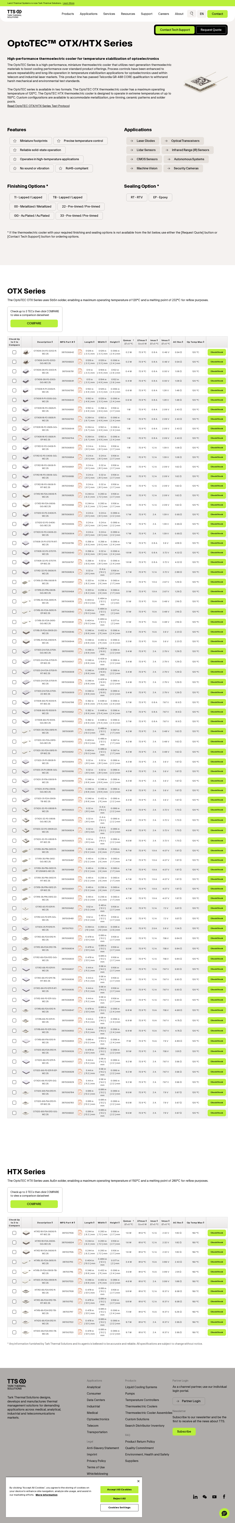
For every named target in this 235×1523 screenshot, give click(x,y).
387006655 (68, 476)
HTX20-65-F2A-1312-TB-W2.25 (45, 1332)
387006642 (68, 352)
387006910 (68, 651)
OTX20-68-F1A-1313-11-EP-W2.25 (45, 1102)
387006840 (68, 612)
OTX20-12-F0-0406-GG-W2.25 (45, 524)
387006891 (68, 1020)
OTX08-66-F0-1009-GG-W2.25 (45, 721)
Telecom (92, 1425)
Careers (163, 13)
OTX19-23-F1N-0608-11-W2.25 (45, 582)
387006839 (68, 601)
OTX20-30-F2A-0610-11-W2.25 (45, 731)
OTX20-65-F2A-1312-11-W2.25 (45, 1051)
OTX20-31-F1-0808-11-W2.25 (45, 761)
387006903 (68, 514)
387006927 (68, 1061)
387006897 (68, 582)
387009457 (68, 860)
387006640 (68, 553)
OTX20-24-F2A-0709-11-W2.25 (45, 682)
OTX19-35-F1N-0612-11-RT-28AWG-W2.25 (45, 869)
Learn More (68, 3)
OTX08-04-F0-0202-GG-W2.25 (45, 361)
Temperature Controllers (142, 1400)
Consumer (94, 1393)
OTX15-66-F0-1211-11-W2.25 (45, 1020)
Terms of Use (96, 1467)
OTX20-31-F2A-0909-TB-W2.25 (45, 800)
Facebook (224, 1496)
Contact (217, 14)
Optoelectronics (98, 1419)
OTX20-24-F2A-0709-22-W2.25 (45, 692)
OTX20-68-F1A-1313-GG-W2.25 (45, 1113)
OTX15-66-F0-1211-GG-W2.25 (45, 1030)
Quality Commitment (139, 1448)
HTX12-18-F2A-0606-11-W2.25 (45, 1252)
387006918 (68, 781)
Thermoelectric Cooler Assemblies (148, 1412)
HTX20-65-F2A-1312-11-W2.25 (45, 1322)
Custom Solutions (137, 1419)
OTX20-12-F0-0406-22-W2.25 (45, 533)
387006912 (68, 752)
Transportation (97, 1432)
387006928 (68, 1072)
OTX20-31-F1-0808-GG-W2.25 (45, 771)
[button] (191, 14)
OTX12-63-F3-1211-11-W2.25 (45, 908)
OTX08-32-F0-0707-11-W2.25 (45, 552)
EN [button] (202, 14)
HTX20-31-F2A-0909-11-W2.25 (45, 1281)
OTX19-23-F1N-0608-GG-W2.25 (45, 591)
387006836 (68, 979)
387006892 (68, 1031)
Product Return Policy (140, 1441)
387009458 (68, 870)
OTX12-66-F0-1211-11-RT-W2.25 (45, 989)
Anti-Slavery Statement (103, 1448)
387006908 (68, 672)
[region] (74, 1497)
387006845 (68, 632)
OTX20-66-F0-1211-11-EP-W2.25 (45, 1071)
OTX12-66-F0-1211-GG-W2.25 (45, 999)
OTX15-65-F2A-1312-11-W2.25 (45, 1010)
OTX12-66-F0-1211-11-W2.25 (45, 969)
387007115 (68, 1272)
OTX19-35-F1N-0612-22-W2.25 (45, 898)
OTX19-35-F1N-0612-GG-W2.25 (45, 860)
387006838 (68, 1000)
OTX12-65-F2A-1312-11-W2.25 (45, 938)
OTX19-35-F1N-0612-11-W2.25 (45, 850)
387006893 (68, 1041)
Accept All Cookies (119, 1490)
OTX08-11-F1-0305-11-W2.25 (45, 390)
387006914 (68, 762)
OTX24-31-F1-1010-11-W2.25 (45, 928)
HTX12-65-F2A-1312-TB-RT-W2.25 (45, 1301)
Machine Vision (147, 168)
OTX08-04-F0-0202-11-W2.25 (45, 352)
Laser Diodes (146, 141)
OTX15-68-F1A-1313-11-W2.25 (45, 1041)
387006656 (68, 505)
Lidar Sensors (146, 150)
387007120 (67, 1281)
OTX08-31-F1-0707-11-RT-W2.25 (45, 543)
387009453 (68, 486)
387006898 (68, 850)
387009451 (68, 918)
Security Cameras (186, 168)
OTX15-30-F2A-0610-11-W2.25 (45, 601)
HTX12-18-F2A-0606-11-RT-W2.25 (45, 1232)
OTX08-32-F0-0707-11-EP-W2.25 (45, 562)
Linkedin (195, 1496)
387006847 (68, 1010)
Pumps (130, 1393)
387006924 (68, 830)
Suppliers (131, 1461)
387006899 (68, 879)
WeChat (205, 1496)
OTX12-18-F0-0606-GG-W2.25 (45, 476)
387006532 (68, 1113)
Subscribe (184, 1431)
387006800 (68, 448)
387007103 (67, 928)
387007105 (67, 1252)
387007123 (67, 1332)
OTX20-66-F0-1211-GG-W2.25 (45, 1082)
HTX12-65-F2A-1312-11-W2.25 (45, 1291)
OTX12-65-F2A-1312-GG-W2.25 (45, 958)
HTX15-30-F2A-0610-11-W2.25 (45, 1261)
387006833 (68, 959)
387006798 (68, 702)
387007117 (68, 1312)
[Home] (14, 14)
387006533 (68, 362)
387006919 (68, 790)
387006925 (68, 820)
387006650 (68, 409)
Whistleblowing (97, 1473)
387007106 (68, 1233)
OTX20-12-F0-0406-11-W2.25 (45, 514)
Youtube (214, 1496)
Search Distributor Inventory (144, 1425)
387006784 (68, 1092)
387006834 (68, 948)
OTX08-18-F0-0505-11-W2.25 (45, 409)
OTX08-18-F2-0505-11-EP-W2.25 (45, 438)
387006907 (68, 661)
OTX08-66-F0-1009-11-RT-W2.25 (45, 702)
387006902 (68, 898)
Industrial (93, 1406)
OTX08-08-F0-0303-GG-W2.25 (45, 380)
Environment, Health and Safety (147, 1454)
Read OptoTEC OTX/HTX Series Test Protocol (38, 106)
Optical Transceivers (185, 141)
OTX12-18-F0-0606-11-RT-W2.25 (45, 485)
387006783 (68, 1103)
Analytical (93, 1387)
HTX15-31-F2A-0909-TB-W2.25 (45, 1271)
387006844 (68, 641)
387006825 (68, 495)
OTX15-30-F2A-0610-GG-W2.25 (45, 622)
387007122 (67, 1322)
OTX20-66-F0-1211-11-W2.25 (45, 1061)
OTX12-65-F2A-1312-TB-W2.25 (45, 948)
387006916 (68, 771)
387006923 (68, 841)
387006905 (68, 524)
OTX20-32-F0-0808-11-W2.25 (45, 809)
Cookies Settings (119, 1507)
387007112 (67, 1301)
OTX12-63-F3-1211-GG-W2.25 (45, 918)
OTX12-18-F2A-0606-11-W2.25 (45, 495)
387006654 (68, 457)
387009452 (68, 908)
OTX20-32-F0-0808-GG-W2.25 (45, 820)
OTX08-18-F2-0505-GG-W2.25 (45, 428)
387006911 (67, 731)
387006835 (68, 990)
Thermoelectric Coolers (141, 1406)
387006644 (68, 428)
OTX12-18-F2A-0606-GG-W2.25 (45, 504)
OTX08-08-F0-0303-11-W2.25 (45, 371)
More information (46, 1495)
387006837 (68, 969)
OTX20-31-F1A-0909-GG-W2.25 (45, 790)
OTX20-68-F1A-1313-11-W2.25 (45, 1092)
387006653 (68, 721)
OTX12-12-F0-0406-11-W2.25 (45, 447)
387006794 (68, 438)
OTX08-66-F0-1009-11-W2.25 (45, 711)
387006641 (68, 381)
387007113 (67, 1262)
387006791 (68, 371)
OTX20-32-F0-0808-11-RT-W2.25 (45, 840)
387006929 (68, 1082)
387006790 (68, 390)
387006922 (68, 810)
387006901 (68, 889)
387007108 (68, 1291)
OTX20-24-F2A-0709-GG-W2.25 (45, 651)
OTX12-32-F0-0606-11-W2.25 (45, 572)
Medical (92, 1412)
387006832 (68, 938)
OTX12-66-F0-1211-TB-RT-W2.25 (45, 979)
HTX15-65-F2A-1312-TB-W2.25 (45, 1311)
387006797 (68, 562)
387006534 (68, 1242)
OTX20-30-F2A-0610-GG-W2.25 (45, 741)
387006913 (68, 741)
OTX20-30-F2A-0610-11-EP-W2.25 (45, 751)
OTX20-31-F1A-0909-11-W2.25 (45, 780)
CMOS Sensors (147, 159)
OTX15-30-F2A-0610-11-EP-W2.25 (45, 611)
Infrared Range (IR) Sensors (190, 150)
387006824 (68, 572)
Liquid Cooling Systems (141, 1387)
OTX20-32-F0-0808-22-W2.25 (45, 830)
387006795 (68, 543)
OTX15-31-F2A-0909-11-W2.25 (45, 641)
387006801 (68, 467)
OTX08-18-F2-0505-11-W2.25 (45, 419)
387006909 (68, 692)
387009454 (68, 591)
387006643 (68, 400)
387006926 (68, 1051)
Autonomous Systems (189, 159)
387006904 (68, 533)
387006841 (68, 622)
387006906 (68, 682)
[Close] (138, 1481)
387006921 (68, 800)
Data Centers (96, 1400)
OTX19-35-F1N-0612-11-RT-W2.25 (45, 879)
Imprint (92, 1454)
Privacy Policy (96, 1461)
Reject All (119, 1498)
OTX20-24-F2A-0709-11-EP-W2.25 (45, 661)
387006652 (68, 712)
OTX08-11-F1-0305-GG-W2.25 (45, 400)
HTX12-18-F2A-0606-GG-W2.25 (45, 1242)
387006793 (68, 419)
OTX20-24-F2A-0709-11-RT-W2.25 (45, 671)
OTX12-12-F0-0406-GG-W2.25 (45, 457)
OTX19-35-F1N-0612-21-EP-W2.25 (45, 888)
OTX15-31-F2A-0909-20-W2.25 (45, 631)
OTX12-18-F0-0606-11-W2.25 (45, 466)
